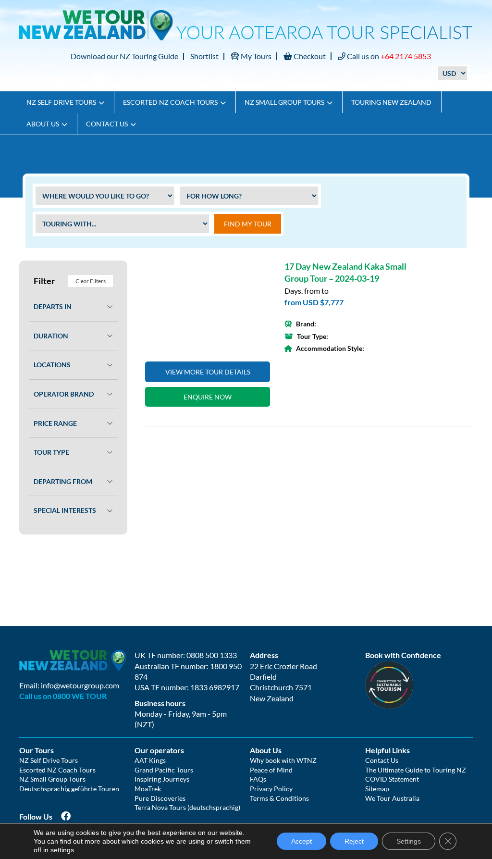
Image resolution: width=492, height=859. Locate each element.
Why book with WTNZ (283, 760)
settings (62, 850)
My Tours (255, 56)
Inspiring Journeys (162, 779)
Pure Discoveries (160, 798)
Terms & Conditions (279, 798)
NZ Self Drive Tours (61, 102)
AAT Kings (150, 760)
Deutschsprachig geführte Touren (69, 788)
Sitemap (377, 788)
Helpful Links (387, 750)
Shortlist (204, 56)
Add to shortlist (257, 274)
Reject (354, 841)
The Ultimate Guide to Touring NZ (415, 770)
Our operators (159, 750)
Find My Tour (247, 224)
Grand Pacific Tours (164, 770)
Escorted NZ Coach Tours (170, 102)
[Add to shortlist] (207, 306)
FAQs (258, 779)
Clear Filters (90, 281)
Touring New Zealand (391, 102)
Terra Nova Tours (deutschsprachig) (187, 807)
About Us (42, 124)
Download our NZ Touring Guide (124, 56)
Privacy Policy (271, 788)
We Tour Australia (392, 798)
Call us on (388, 56)
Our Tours (36, 750)
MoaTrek (148, 788)
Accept (301, 841)
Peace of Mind (271, 770)
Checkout (309, 56)
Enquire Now (208, 397)
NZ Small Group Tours (284, 102)
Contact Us (107, 124)
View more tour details (207, 372)
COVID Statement (392, 779)
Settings (408, 841)
